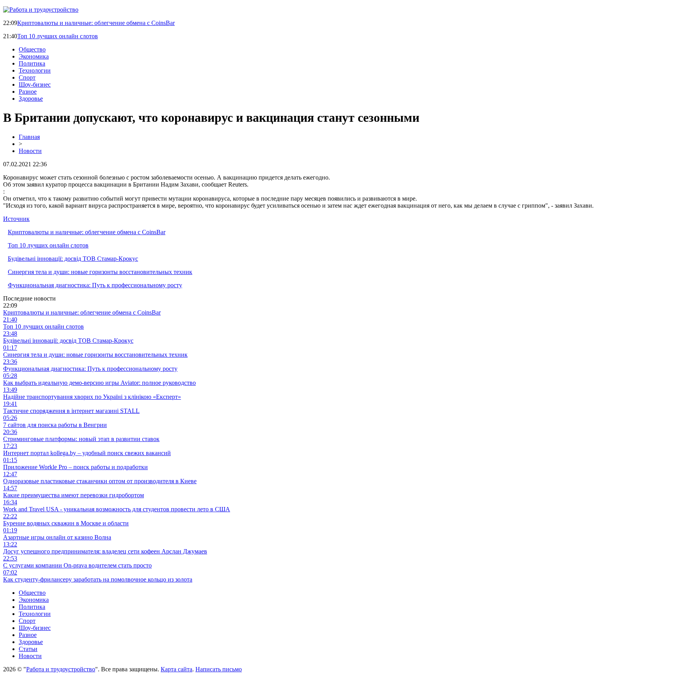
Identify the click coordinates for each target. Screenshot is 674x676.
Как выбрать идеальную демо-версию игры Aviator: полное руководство (99, 382)
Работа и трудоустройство (60, 669)
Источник (16, 218)
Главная (29, 136)
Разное (28, 91)
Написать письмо (218, 669)
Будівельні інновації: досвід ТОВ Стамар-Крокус (73, 258)
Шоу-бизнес (35, 84)
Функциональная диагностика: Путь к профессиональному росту (95, 285)
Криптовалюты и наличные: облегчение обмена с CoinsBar (96, 23)
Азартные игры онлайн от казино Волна (57, 537)
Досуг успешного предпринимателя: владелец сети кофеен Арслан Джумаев (105, 551)
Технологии (35, 70)
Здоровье (31, 98)
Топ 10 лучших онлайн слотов (57, 36)
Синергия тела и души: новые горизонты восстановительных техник (100, 272)
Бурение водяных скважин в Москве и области (66, 523)
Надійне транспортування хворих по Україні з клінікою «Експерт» (92, 396)
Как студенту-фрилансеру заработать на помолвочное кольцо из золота (97, 579)
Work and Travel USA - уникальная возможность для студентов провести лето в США (116, 509)
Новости (30, 151)
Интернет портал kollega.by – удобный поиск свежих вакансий (87, 453)
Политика (32, 63)
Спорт (27, 77)
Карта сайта (176, 669)
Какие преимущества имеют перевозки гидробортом (73, 495)
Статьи (28, 649)
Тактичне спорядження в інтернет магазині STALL (71, 410)
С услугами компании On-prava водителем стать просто (77, 565)
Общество (32, 49)
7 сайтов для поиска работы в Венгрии (55, 425)
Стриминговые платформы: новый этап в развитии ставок (81, 439)
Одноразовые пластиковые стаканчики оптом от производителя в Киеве (100, 481)
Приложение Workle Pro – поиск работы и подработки (75, 467)
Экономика (34, 56)
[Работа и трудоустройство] (40, 9)
